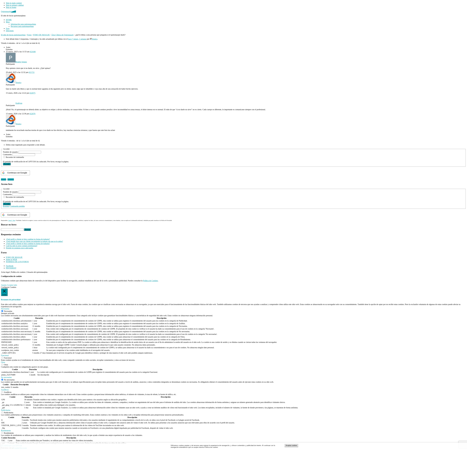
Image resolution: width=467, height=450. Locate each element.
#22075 (32, 93)
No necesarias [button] (6, 377)
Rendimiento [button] (6, 431)
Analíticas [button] (5, 390)
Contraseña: (8, 154)
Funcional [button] (5, 355)
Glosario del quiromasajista (37, 272)
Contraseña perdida (17, 206)
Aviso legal (5, 272)
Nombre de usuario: (11, 152)
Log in (3, 179)
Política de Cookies (150, 281)
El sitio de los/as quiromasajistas (13, 35)
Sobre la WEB (11, 259)
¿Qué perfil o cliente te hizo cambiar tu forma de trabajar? (28, 239)
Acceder (7, 164)
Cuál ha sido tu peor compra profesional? (21, 246)
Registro (6, 206)
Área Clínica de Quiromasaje (62, 35)
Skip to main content (14, 3)
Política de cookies (18, 272)
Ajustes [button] (4, 285)
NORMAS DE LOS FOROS (17, 262)
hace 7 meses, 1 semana (77, 39)
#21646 (33, 52)
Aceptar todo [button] (12, 285)
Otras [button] (3, 362)
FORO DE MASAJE (41, 35)
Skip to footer (11, 7)
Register (11, 179)
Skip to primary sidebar (15, 5)
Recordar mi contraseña (15, 157)
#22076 (32, 114)
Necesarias (8, 311)
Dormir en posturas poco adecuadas (19, 248)
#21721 (32, 72)
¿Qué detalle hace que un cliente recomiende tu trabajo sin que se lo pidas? (34, 241)
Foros (29, 35)
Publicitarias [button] (5, 410)
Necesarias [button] (5, 309)
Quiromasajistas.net (8, 11)
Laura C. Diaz (11, 220)
